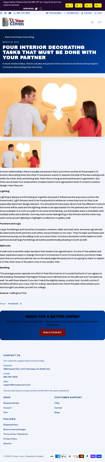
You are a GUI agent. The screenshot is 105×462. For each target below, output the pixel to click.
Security (7, 443)
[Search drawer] (92, 22)
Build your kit (52, 332)
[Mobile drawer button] (99, 22)
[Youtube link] (9, 13)
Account (7, 407)
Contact (58, 407)
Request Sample (11, 403)
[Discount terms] (40, 8)
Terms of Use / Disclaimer (15, 434)
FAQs (56, 403)
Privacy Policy (10, 438)
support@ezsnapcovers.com (17, 384)
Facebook (13, 304)
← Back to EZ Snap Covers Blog (18, 37)
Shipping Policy (10, 424)
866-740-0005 (10, 377)
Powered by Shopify (34, 456)
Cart (5, 412)
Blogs (57, 412)
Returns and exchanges (14, 429)
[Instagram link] (5, 13)
